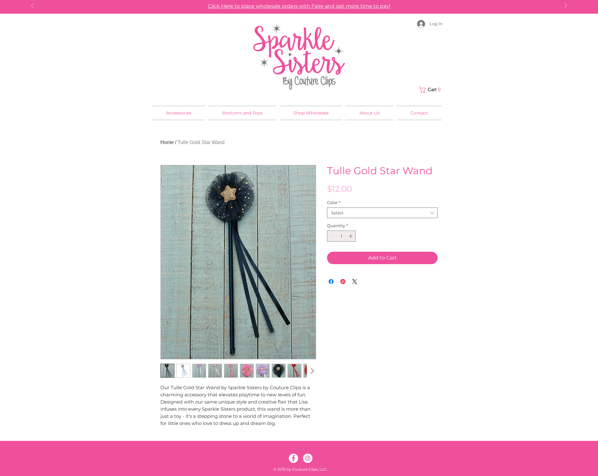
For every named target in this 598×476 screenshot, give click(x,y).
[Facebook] (293, 458)
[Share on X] (354, 281)
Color (333, 202)
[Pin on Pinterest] (343, 281)
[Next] (565, 6)
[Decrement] (331, 236)
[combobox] (382, 213)
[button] (431, 89)
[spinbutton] (341, 236)
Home (167, 142)
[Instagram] (307, 458)
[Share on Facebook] (331, 281)
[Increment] (351, 236)
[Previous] (32, 6)
